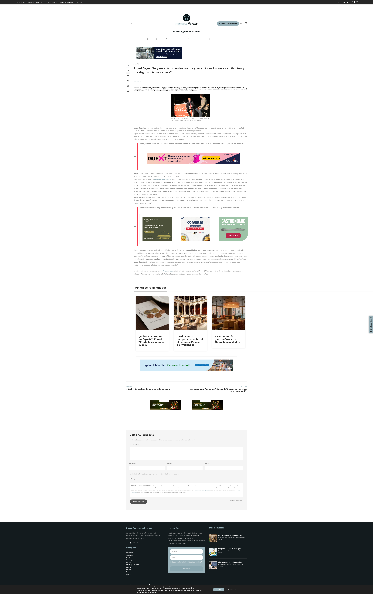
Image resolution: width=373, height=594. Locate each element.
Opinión (215, 39)
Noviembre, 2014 (138, 81)
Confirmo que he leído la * (186, 562)
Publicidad (30, 2)
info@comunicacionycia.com (202, 490)
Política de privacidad (66, 2)
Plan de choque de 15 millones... (230, 535)
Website (208, 463)
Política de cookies (51, 2)
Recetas (222, 39)
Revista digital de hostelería (186, 31)
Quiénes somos (20, 2)
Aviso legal (39, 2)
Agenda (182, 39)
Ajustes (230, 589)
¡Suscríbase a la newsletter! (228, 24)
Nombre (132, 463)
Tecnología (163, 39)
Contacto (79, 2)
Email (169, 463)
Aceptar (218, 589)
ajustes (154, 592)
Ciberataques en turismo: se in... (230, 562)
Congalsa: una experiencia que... (230, 549)
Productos (131, 39)
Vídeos (190, 39)
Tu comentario (135, 445)
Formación (173, 39)
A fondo (153, 39)
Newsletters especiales (237, 39)
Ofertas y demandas (201, 39)
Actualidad (142, 39)
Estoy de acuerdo (137, 479)
